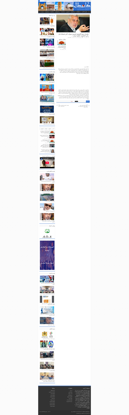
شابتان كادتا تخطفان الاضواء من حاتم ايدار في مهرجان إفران (44, 136)
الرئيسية (89, 12)
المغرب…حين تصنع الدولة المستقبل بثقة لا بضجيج (48, 182)
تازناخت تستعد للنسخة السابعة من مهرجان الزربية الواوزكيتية (48, 93)
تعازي (78, 398)
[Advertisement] (73, 59)
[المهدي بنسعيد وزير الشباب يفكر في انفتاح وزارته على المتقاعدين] (47, 31)
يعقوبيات (88, 408)
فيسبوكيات (77, 404)
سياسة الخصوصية (69, 401)
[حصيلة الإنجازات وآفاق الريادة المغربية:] (47, 187)
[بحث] (39, 1)
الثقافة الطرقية (52, 396)
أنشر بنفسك (70, 393)
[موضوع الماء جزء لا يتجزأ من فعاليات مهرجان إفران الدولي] (47, 21)
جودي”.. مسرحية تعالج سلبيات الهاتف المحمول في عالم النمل (49, 47)
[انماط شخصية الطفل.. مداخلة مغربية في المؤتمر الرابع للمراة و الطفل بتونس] (47, 376)
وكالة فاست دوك (42, 411)
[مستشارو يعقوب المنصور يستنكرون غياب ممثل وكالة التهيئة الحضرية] (47, 53)
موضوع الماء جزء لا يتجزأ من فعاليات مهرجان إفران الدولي (47, 26)
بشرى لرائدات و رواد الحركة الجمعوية (49, 338)
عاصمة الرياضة (84, 403)
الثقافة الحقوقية (86, 393)
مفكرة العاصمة (86, 407)
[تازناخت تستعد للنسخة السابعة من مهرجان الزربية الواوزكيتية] (47, 88)
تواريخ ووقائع (80, 37)
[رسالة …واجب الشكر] (47, 320)
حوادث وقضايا (83, 400)
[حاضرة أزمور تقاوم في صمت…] (47, 197)
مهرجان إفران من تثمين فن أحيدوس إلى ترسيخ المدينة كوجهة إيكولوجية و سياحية (62, 47)
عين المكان (81, 404)
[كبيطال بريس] (64, 6)
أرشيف (80, 390)
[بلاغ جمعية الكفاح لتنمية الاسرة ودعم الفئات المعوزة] (47, 354)
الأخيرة (53, 128)
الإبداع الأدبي (84, 391)
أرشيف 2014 (77, 390)
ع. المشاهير (57, 11)
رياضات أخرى (77, 400)
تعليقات (46, 128)
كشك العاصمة (74, 37)
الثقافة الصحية (77, 393)
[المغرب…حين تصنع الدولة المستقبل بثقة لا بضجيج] (47, 177)
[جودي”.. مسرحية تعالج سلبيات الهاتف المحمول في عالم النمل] (47, 42)
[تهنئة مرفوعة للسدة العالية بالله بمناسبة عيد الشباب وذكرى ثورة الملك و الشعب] (47, 344)
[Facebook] (50, 411)
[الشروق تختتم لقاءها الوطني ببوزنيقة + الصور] (47, 289)
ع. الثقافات (78, 11)
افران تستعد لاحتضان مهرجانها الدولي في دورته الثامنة (45, 140)
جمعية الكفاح (77, 399)
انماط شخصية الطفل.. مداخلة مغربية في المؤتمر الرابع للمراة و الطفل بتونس (48, 381)
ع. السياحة (63, 11)
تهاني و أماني (87, 399)
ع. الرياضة (47, 11)
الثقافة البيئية (77, 392)
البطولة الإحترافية (87, 392)
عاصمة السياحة (79, 403)
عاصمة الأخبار (84, 11)
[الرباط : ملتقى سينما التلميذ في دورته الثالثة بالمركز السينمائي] (47, 310)
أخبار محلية (83, 390)
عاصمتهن (68, 11)
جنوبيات (88, 400)
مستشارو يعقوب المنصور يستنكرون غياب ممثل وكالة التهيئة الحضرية (48, 58)
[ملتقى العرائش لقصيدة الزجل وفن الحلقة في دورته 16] (47, 98)
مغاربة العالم (77, 405)
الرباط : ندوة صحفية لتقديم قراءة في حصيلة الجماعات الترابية (48, 114)
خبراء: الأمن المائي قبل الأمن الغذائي (49, 67)
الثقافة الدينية (52, 395)
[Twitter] (49, 411)
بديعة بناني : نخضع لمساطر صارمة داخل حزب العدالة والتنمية (47, 370)
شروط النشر (70, 395)
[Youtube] (48, 411)
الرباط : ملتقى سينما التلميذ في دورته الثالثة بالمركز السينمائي (47, 315)
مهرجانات (79, 407)
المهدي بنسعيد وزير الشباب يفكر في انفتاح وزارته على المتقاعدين (48, 36)
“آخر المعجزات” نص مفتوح (50, 211)
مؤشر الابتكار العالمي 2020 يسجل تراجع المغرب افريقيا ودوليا (48, 304)
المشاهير (84, 396)
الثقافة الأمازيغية (82, 392)
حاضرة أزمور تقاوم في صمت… (50, 201)
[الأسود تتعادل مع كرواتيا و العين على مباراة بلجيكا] (47, 279)
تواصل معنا (70, 398)
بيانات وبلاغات (83, 398)
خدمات (42, 11)
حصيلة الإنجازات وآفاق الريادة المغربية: (48, 191)
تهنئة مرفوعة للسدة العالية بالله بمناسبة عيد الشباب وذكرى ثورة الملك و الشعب (48, 349)
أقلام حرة (88, 391)
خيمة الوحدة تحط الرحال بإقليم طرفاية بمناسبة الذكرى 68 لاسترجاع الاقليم (44, 150)
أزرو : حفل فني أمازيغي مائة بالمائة (49, 124)
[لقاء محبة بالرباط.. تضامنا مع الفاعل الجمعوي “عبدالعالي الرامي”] (47, 77)
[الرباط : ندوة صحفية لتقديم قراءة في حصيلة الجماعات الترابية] (47, 109)
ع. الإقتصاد (73, 11)
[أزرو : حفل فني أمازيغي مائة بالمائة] (47, 119)
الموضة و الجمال (80, 396)
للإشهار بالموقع (69, 396)
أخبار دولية (88, 390)
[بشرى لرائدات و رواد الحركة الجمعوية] (47, 334)
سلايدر (77, 37)
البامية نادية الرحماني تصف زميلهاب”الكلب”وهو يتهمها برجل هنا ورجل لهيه (83, 105)
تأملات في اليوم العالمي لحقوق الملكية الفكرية (48, 221)
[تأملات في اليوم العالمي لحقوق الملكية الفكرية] (47, 216)
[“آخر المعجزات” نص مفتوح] (47, 207)
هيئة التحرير (70, 392)
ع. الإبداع (52, 11)
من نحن (71, 390)
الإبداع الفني (80, 391)
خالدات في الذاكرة (52, 392)
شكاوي (84, 402)
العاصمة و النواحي (85, 395)
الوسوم (42, 128)
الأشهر (50, 128)
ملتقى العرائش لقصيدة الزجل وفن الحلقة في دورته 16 (47, 103)
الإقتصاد (76, 391)
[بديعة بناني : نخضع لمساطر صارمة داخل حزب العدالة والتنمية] (47, 365)
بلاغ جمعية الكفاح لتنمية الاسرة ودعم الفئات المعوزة (48, 359)
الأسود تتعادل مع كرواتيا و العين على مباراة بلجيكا (48, 284)
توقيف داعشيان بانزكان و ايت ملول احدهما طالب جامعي (63, 105)
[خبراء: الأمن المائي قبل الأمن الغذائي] (47, 63)
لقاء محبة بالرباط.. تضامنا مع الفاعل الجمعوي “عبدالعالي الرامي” (47, 82)
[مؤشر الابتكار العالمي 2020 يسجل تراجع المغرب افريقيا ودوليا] (47, 299)
